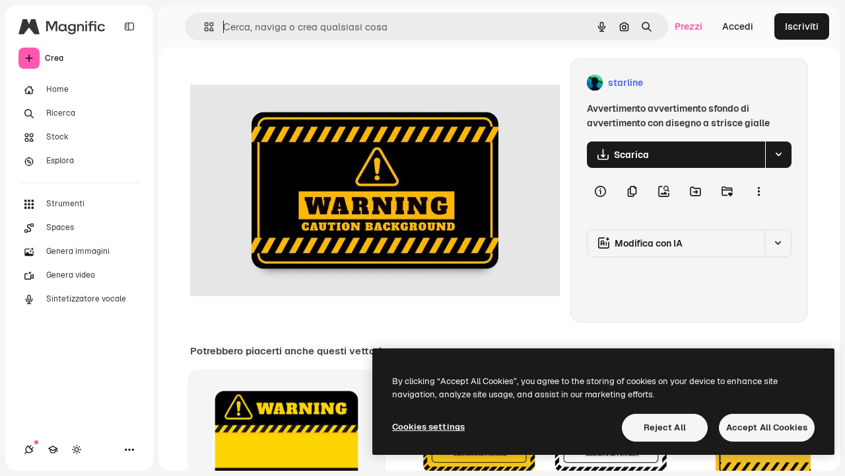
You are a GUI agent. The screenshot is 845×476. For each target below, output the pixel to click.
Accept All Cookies (766, 427)
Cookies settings (428, 426)
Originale (277, 83)
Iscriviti (802, 26)
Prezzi (688, 26)
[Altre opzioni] (758, 191)
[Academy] (52, 449)
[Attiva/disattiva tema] (76, 449)
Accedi (737, 26)
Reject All (665, 427)
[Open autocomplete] (204, 27)
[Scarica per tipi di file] (778, 154)
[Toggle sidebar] (129, 26)
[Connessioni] (29, 449)
